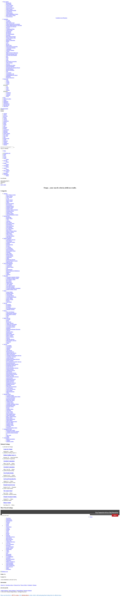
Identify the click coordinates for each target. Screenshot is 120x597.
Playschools (8, 280)
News (91, 516)
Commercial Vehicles (10, 47)
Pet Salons (8, 304)
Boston (4, 117)
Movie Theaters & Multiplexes (13, 270)
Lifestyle (5, 193)
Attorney (8, 349)
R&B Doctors (9, 262)
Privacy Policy (24, 585)
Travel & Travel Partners (11, 55)
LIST (2, 184)
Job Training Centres (10, 279)
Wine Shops (9, 237)
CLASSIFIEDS (9, 556)
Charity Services (9, 323)
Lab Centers (9, 253)
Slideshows (5, 102)
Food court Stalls (10, 226)
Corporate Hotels (10, 295)
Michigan (5, 131)
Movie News (9, 538)
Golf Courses (9, 197)
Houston (5, 127)
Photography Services (11, 383)
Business (8, 521)
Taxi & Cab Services (10, 389)
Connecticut (6, 121)
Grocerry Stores (9, 5)
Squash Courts (9, 208)
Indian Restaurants (10, 391)
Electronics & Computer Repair (13, 67)
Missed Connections (10, 40)
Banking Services (10, 351)
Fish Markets (9, 224)
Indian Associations (10, 439)
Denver (5, 122)
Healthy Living (9, 548)
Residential (8, 32)
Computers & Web (7, 429)
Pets (7, 56)
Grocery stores (9, 411)
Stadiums (8, 274)
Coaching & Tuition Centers (12, 278)
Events (7, 534)
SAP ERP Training (10, 287)
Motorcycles (9, 45)
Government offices (10, 326)
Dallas (4, 123)
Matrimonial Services (11, 379)
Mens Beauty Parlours (11, 314)
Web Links (8, 435)
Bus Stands (8, 321)
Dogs (7, 60)
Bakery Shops (9, 218)
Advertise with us (9, 585)
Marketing (8, 76)
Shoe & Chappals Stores (11, 421)
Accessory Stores (10, 395)
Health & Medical (7, 238)
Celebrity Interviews (10, 541)
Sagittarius (8, 92)
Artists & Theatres (10, 50)
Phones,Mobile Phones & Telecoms (14, 25)
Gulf (4, 126)
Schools (8, 338)
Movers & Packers (10, 70)
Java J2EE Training (10, 285)
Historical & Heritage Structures (13, 329)
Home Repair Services (11, 373)
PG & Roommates (10, 34)
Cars (7, 42)
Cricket (7, 523)
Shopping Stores (7, 394)
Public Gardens (9, 335)
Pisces (7, 96)
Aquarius (8, 95)
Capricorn (8, 93)
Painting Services (10, 381)
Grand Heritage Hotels (11, 10)
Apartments (8, 31)
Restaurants (8, 3)
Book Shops (9, 282)
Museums (8, 272)
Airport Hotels (9, 292)
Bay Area (5, 116)
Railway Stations (10, 336)
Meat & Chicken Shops (11, 231)
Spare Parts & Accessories (12, 46)
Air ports (8, 319)
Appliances (8, 21)
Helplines (8, 328)
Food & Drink (6, 216)
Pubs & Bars (9, 233)
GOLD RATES (9, 563)
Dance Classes (9, 9)
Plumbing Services (10, 384)
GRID (4, 184)
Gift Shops (8, 410)
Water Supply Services (11, 340)
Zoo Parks (8, 341)
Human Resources (10, 77)
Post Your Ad (6, 105)
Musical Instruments (10, 419)
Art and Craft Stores (10, 397)
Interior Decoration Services (12, 376)
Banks (7, 320)
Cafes (7, 219)
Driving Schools (9, 360)
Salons (7, 315)
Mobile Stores (9, 417)
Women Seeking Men (11, 37)
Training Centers (10, 213)
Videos (4, 100)
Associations (9, 346)
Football (8, 529)
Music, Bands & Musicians (12, 52)
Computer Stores (10, 402)
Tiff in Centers (9, 234)
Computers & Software (11, 26)
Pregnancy (8, 545)
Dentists (8, 243)
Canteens (8, 221)
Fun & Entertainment (8, 263)
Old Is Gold (8, 540)
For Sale (8, 20)
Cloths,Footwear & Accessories (13, 24)
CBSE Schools (9, 283)
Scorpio (8, 90)
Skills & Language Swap (11, 54)
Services (8, 64)
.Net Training (9, 284)
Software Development (11, 386)
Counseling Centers (10, 242)
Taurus (7, 81)
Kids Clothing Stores (10, 414)
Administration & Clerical (11, 75)
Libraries (8, 330)
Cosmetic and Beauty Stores (12, 404)
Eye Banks (8, 247)
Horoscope (5, 79)
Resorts (8, 300)
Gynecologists (9, 248)
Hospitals (8, 252)
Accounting (8, 72)
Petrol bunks (9, 333)
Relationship (9, 549)
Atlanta (5, 114)
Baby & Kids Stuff (10, 22)
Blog (4, 97)
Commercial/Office (10, 29)
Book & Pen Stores (10, 399)
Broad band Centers (10, 430)
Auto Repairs (9, 11)
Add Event (5, 106)
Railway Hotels (9, 299)
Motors (7, 41)
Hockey (8, 533)
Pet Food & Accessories (11, 61)
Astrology (8, 348)
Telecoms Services (10, 339)
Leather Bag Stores (10, 415)
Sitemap (34, 585)
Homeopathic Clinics (10, 250)
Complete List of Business (61, 17)
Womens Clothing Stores (11, 427)
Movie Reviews (9, 539)
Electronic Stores (10, 406)
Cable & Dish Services (11, 353)
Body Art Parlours (10, 312)
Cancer (7, 83)
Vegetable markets (10, 236)
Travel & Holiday (10, 546)
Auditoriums (9, 265)
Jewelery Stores (9, 412)
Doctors (8, 245)
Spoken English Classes (11, 289)
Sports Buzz (8, 526)
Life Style (8, 543)
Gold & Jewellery (7, 98)
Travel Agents (9, 6)
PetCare (5, 303)
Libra (7, 88)
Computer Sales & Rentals (12, 432)
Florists (7, 407)
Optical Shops (9, 420)
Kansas (5, 128)
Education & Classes (10, 65)
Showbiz (8, 535)
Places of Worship (10, 334)
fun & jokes (8, 554)
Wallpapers (5, 101)
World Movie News (10, 536)
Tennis (7, 530)
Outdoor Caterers (10, 232)
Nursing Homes (9, 255)
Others (7, 202)
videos (7, 550)
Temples (8, 440)
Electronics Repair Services (12, 364)
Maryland (5, 132)
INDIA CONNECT (10, 561)
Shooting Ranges (10, 206)
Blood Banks (9, 241)
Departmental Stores (10, 405)
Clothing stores (9, 12)
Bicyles (7, 44)
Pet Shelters (8, 305)
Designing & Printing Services (13, 359)
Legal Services (9, 16)
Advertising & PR (10, 74)
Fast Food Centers (10, 223)
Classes (7, 51)
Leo (7, 86)
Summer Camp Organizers (12, 209)
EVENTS (8, 558)
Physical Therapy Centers (12, 260)
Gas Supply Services (10, 325)
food (7, 553)
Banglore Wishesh (28, 590)
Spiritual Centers (10, 207)
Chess (7, 531)
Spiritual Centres (10, 441)
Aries (7, 80)
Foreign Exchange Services (12, 368)
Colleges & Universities (11, 324)
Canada (5, 118)
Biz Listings (6, 1)
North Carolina (6, 133)
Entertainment (9, 269)
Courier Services (10, 358)
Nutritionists (9, 257)
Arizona (5, 113)
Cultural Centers (9, 267)
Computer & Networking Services (13, 355)
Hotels (4, 290)
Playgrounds (9, 204)
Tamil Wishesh (19, 590)
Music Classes (9, 201)
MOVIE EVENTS (10, 559)
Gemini (7, 82)
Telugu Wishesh (12, 590)
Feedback (30, 585)
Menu (4, 150)
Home (4, 154)
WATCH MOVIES (10, 565)
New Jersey (5, 134)
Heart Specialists (10, 249)
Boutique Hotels (9, 293)
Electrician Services (10, 363)
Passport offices (9, 331)
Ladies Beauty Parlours (11, 313)
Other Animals (9, 62)
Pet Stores (8, 307)
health (7, 568)
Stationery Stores (10, 425)
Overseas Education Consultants (13, 288)
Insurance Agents (10, 375)
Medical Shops (9, 254)
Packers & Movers (10, 380)
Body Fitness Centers (10, 15)
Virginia (5, 142)
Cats (7, 59)
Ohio (4, 137)
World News (9, 519)
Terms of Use (17, 585)
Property (8, 27)
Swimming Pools (10, 211)
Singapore (5, 141)
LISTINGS (8, 560)
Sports (7, 524)
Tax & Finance (9, 387)
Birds (7, 57)
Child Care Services (10, 354)
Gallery (7, 551)
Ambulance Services (10, 239)
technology (8, 569)
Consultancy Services (11, 356)
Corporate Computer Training (12, 277)
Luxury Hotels (9, 298)
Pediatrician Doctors (10, 259)
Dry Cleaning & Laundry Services (13, 361)
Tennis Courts (9, 212)
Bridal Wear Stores (10, 400)
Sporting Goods (9, 424)
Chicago (5, 119)
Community (8, 49)
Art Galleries (9, 264)
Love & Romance (10, 544)
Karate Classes (9, 199)
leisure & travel (9, 566)
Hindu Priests (9, 371)
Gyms (7, 198)
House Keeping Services (11, 374)
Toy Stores (8, 426)
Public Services (6, 318)
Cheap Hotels (9, 294)
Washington (6, 143)
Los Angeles (6, 129)
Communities (6, 437)
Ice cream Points (9, 228)
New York (5, 136)
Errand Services (9, 366)
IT (6, 434)
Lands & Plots (9, 30)
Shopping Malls (9, 422)
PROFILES (8, 555)
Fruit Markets (9, 227)
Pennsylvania (6, 138)
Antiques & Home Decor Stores (13, 396)
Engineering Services (11, 365)
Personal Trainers (10, 203)
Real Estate (8, 385)
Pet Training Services (11, 308)
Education (5, 275)
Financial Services (10, 8)
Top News (8, 518)
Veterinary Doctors (10, 309)
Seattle (4, 139)
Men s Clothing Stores (11, 416)
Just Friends (8, 39)
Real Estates (8, 4)
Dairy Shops (9, 222)
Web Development (10, 66)
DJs (7, 268)
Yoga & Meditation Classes (12, 14)
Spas (7, 316)
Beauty (5, 310)
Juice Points (8, 229)
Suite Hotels (9, 302)
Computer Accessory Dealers (12, 431)
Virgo (7, 87)
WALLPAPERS (9, 564)
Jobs (7, 71)
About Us (3, 585)
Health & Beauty (10, 69)
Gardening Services (10, 370)
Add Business (6, 103)
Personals (8, 35)
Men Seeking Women (11, 36)
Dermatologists (9, 244)
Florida (4, 124)
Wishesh (5, 144)
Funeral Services (10, 369)
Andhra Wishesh (4, 590)
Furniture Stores (9, 409)
